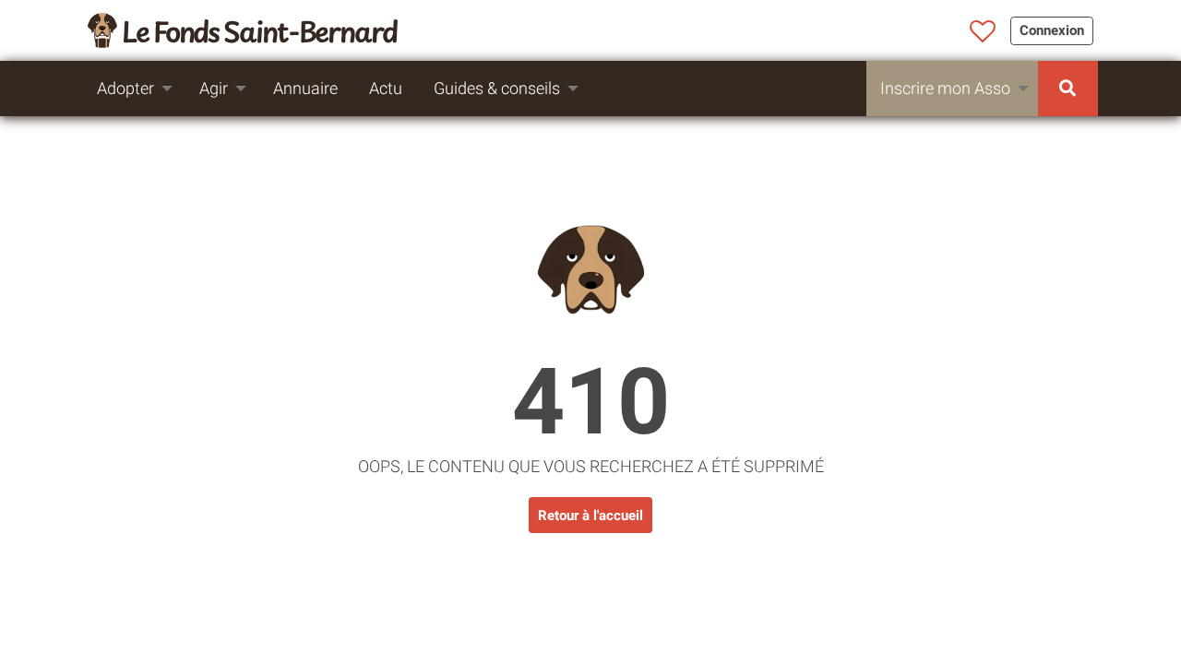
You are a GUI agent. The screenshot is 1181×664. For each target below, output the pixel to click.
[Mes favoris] (983, 32)
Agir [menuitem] (213, 88)
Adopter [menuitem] (125, 88)
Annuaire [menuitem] (305, 88)
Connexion (1052, 30)
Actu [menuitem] (385, 88)
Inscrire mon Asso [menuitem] (945, 88)
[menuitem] (1068, 88)
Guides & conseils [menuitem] (497, 88)
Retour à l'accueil (590, 515)
